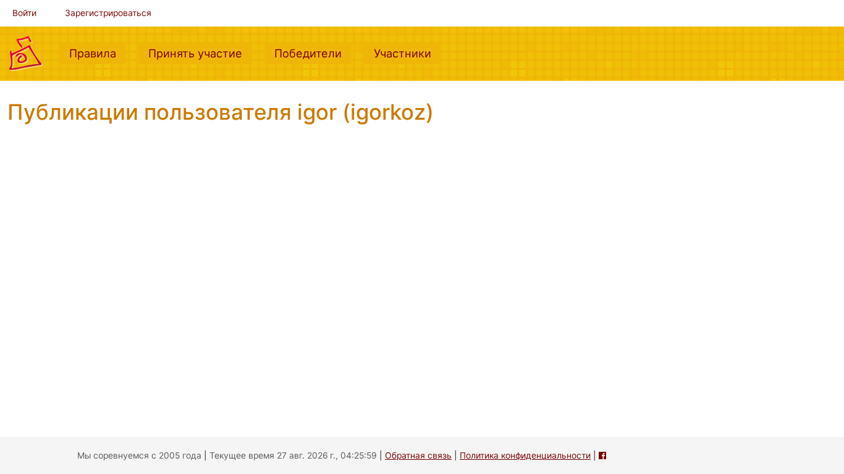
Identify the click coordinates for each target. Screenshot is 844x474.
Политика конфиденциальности (525, 455)
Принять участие (200, 53)
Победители (313, 53)
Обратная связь (418, 455)
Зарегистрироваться (108, 13)
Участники (407, 53)
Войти (24, 13)
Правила (97, 53)
